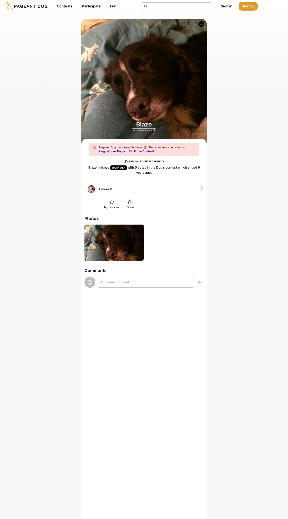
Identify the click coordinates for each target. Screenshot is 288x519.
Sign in (226, 6)
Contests (64, 6)
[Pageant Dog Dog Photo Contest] (26, 6)
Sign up (248, 6)
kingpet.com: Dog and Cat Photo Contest (126, 151)
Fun (113, 6)
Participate (91, 6)
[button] (201, 24)
